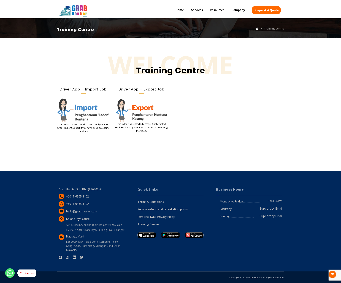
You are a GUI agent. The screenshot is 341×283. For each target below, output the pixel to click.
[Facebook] (62, 257)
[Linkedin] (76, 257)
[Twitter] (83, 257)
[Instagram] (69, 257)
